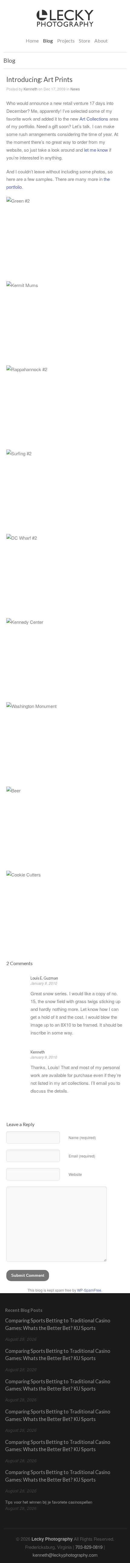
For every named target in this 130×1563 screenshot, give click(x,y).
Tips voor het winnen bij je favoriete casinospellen (48, 1502)
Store (84, 40)
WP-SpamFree (89, 1290)
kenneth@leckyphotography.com (65, 1555)
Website (75, 1174)
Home (32, 40)
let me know (96, 150)
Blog (48, 40)
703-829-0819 (88, 1547)
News (75, 88)
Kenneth (30, 88)
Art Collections (94, 118)
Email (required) (82, 1155)
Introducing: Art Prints (39, 79)
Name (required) (82, 1137)
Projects (66, 40)
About (101, 40)
